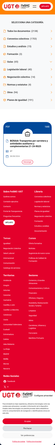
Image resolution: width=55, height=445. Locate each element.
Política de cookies (18, 441)
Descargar (27, 162)
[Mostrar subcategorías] (51, 62)
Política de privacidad (33, 441)
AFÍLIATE (9, 222)
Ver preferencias (27, 435)
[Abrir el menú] (34, 6)
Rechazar (27, 428)
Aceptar (27, 421)
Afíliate (45, 6)
